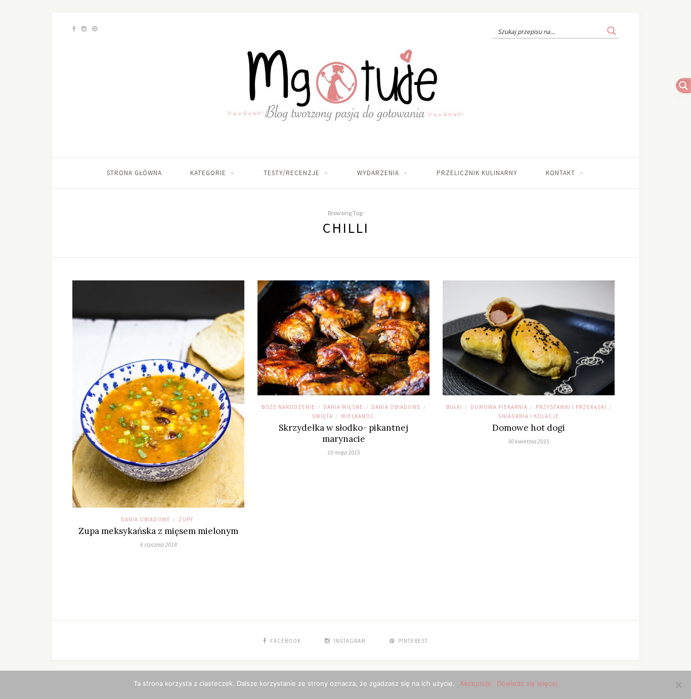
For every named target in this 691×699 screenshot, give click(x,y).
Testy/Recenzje (292, 173)
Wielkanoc (357, 416)
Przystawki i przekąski (571, 406)
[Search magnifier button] (611, 31)
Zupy (186, 519)
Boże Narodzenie (288, 406)
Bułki (454, 406)
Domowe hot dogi (528, 427)
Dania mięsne (343, 406)
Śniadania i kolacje (528, 416)
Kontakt (560, 173)
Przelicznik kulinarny (477, 173)
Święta (322, 416)
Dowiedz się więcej (527, 683)
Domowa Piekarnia (499, 406)
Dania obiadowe (145, 519)
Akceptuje (476, 683)
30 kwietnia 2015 (528, 441)
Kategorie (208, 173)
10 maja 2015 (343, 452)
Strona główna (134, 173)
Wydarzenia (378, 173)
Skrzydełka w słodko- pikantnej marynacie (343, 433)
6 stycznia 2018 (158, 544)
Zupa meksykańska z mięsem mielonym (158, 531)
